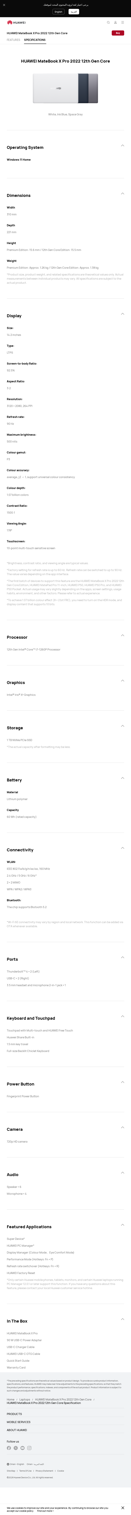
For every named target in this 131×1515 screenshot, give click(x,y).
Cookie (60, 1470)
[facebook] (9, 1448)
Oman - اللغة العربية (35, 1464)
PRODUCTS (14, 1414)
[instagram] (29, 1448)
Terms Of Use (25, 1470)
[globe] (8, 1464)
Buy (118, 33)
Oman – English (17, 1464)
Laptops (24, 1399)
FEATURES (13, 40)
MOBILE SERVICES (19, 1422)
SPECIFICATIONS (34, 40)
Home (10, 1399)
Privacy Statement (44, 1470)
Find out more (44, 1510)
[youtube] (22, 1448)
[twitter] (16, 1448)
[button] (108, 22)
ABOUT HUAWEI (17, 1430)
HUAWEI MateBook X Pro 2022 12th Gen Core (63, 1399)
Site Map (11, 1470)
